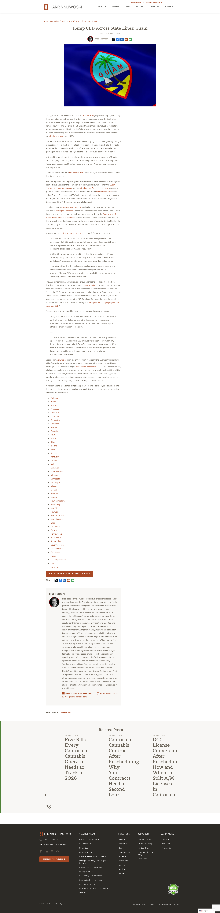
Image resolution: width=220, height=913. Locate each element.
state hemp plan (76, 172)
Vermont (54, 567)
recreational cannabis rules (87, 366)
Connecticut (56, 420)
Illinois (53, 442)
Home (45, 21)
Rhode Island (56, 541)
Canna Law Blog (57, 21)
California (55, 412)
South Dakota (57, 548)
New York (55, 512)
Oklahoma (55, 526)
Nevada (54, 497)
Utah (53, 563)
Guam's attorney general (73, 233)
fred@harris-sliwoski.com (76, 697)
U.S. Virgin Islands (58, 559)
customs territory (103, 191)
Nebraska (55, 493)
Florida (54, 427)
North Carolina (57, 515)
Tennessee (55, 552)
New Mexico (56, 508)
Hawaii (53, 435)
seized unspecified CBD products (93, 188)
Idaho (53, 438)
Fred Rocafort (101, 39)
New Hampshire (58, 501)
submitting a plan (55, 136)
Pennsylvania (56, 534)
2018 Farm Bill (88, 115)
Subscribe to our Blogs (53, 859)
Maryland (55, 468)
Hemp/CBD (66, 712)
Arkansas (55, 409)
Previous (40, 773)
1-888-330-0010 (136, 2)
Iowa (53, 449)
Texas (53, 556)
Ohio (53, 523)
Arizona (54, 405)
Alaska (53, 401)
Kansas (54, 453)
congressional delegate (71, 207)
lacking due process (64, 210)
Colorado (55, 416)
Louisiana (55, 460)
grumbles (62, 360)
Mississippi (55, 482)
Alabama (54, 398)
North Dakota (57, 519)
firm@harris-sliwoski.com (154, 2)
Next (181, 773)
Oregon (54, 530)
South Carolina (57, 545)
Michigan (55, 475)
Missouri (54, 486)
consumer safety (89, 285)
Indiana (54, 446)
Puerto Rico (56, 537)
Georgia (54, 431)
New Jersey (55, 504)
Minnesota (55, 479)
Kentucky (55, 457)
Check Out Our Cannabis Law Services (68, 574)
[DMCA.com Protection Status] (173, 889)
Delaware (55, 423)
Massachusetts (57, 471)
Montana (55, 490)
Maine (53, 464)
